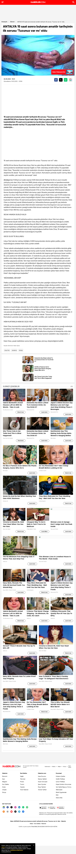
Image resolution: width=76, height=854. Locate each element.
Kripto (4, 787)
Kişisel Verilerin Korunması (63, 784)
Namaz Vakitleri (42, 779)
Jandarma (14, 350)
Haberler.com (42, 773)
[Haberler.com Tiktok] (15, 811)
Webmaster (59, 789)
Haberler (4, 773)
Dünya (4, 792)
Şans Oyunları (42, 784)
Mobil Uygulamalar (61, 792)
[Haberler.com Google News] (3, 807)
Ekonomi (4, 776)
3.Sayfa (4, 789)
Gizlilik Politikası (60, 779)
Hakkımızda (47, 766)
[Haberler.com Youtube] (11, 811)
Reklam (54, 766)
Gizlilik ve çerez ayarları (25, 826)
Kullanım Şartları (60, 776)
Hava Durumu (42, 776)
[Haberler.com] (11, 766)
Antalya (21, 350)
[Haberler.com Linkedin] (19, 807)
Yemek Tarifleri (42, 789)
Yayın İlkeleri (69, 766)
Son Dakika (5, 784)
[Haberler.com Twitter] (11, 807)
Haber (31, 823)
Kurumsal (59, 773)
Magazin (4, 781)
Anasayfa (4, 21)
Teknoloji (22, 779)
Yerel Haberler (24, 789)
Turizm (22, 784)
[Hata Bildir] (34, 826)
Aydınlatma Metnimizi (16, 850)
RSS (57, 795)
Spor (3, 779)
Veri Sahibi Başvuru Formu (63, 787)
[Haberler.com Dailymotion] (23, 811)
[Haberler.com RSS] (3, 811)
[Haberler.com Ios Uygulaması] (43, 808)
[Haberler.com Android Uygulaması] (52, 808)
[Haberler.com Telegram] (19, 811)
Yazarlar (22, 787)
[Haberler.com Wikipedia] (7, 811)
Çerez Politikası (60, 781)
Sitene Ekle (59, 797)
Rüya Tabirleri (42, 787)
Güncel (12, 21)
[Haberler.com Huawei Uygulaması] (61, 808)
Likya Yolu (7, 350)
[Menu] (2, 2)
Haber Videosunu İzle (58, 72)
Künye (64, 766)
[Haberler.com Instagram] (15, 807)
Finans (22, 781)
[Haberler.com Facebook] (7, 807)
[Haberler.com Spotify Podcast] (27, 807)
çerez (3, 847)
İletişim (59, 766)
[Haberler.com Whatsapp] (23, 807)
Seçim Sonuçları (42, 781)
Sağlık (22, 776)
